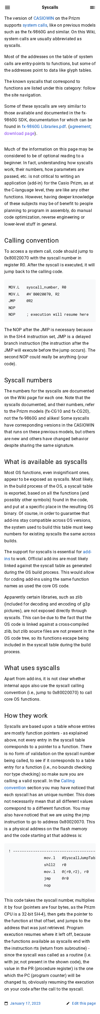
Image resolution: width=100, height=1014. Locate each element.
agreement (80, 126)
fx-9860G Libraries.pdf (44, 126)
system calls (35, 25)
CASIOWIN (44, 18)
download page (19, 133)
